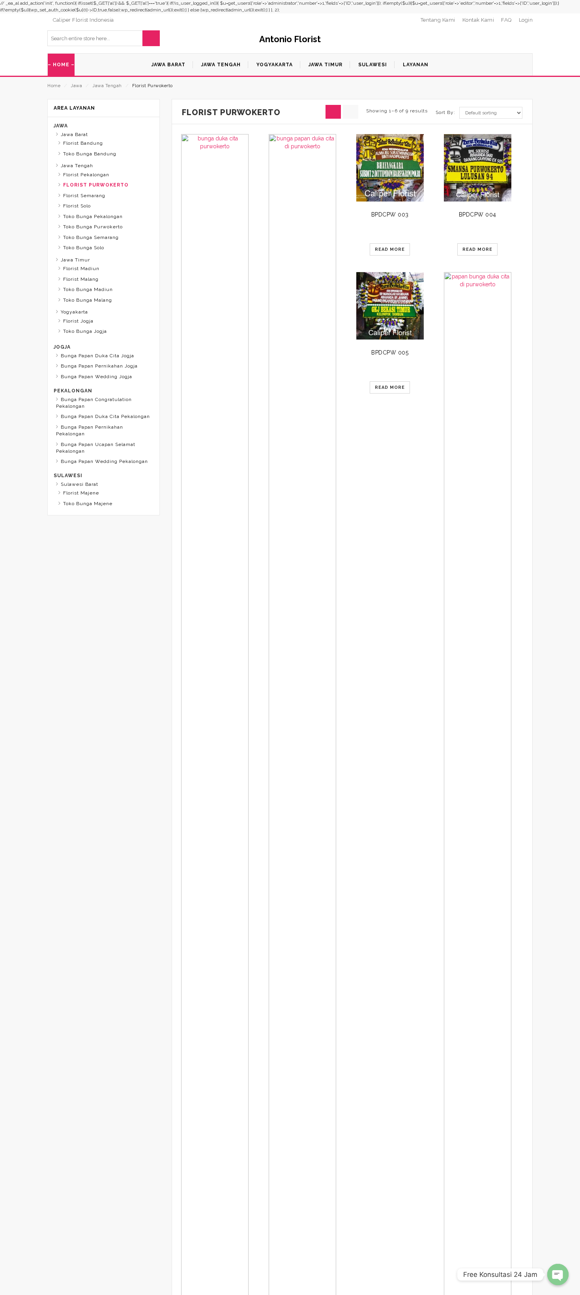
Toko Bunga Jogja (85, 331)
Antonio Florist (290, 39)
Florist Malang (81, 279)
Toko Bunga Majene (87, 503)
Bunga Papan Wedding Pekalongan (104, 461)
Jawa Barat (74, 134)
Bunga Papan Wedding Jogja (96, 376)
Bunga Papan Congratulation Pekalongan (94, 403)
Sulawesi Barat (79, 484)
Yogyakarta (74, 312)
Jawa (76, 85)
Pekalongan (73, 391)
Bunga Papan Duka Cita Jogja (97, 355)
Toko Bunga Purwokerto (93, 227)
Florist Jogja (78, 321)
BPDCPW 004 (477, 214)
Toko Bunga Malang (87, 300)
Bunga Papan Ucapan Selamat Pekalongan (95, 448)
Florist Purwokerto (96, 185)
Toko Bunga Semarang (91, 237)
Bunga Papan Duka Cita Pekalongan (105, 416)
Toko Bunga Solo (83, 247)
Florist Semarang (84, 195)
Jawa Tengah (107, 85)
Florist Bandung (83, 143)
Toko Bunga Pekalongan (93, 216)
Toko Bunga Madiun (88, 289)
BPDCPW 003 (390, 214)
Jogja (62, 347)
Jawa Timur (75, 260)
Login (526, 20)
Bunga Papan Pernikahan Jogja (99, 366)
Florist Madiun (81, 268)
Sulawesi (68, 475)
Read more (390, 249)
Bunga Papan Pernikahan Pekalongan (89, 430)
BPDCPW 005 (389, 352)
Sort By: (445, 112)
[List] (350, 112)
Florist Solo (77, 206)
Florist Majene (81, 493)
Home (53, 85)
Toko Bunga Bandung (89, 154)
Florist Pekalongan (86, 174)
